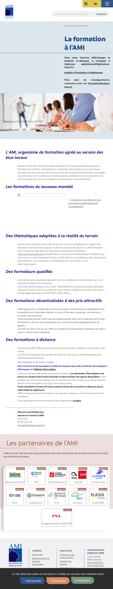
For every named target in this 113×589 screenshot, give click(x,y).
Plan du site (37, 554)
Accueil (67, 26)
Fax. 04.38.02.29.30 (95, 565)
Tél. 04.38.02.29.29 (95, 562)
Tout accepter (33, 580)
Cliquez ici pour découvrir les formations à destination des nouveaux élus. (84, 203)
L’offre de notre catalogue (31, 254)
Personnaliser (82, 580)
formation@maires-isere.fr (31, 425)
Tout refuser (59, 580)
